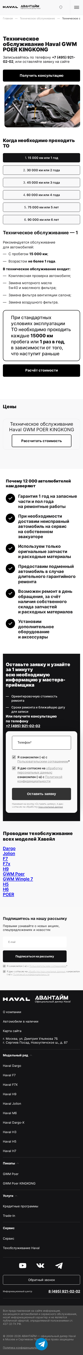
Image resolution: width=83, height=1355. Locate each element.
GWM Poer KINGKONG (19, 1183)
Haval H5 (9, 1141)
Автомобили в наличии (20, 1021)
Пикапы (9, 1163)
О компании (12, 1012)
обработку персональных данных (46, 971)
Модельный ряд (15, 1055)
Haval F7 (9, 1075)
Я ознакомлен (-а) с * (43, 759)
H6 (6, 889)
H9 (6, 868)
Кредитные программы (20, 1206)
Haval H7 (9, 1151)
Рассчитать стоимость (41, 441)
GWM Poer (14, 873)
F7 (5, 858)
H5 (6, 884)
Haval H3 (9, 1132)
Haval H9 (9, 1094)
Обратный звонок (41, 1280)
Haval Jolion (12, 1103)
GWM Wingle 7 (18, 878)
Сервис (8, 1238)
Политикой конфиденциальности (31, 974)
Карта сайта (12, 1031)
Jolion (9, 853)
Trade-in (9, 1216)
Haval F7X (10, 1085)
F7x (6, 863)
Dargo (9, 848)
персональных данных (50, 806)
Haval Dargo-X (13, 1122)
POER (8, 894)
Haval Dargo (12, 1066)
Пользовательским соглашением (42, 761)
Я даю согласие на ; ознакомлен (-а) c (40, 774)
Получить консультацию (42, 75)
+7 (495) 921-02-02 (23, 726)
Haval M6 (10, 1113)
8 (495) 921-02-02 (64, 1291)
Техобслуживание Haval (21, 1248)
